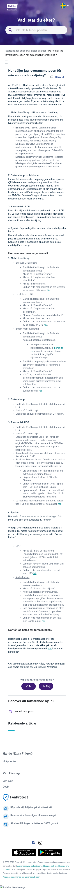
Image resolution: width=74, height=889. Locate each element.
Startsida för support (17, 50)
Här (50, 648)
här (48, 290)
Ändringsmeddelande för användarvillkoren (21, 877)
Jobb (6, 786)
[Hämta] (30, 456)
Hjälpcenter (9, 761)
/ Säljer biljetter (37, 50)
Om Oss (8, 780)
